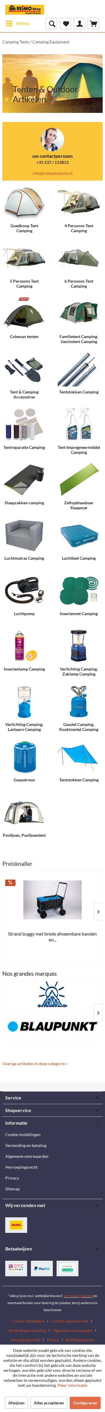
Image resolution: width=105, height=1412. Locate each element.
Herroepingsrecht (21, 1167)
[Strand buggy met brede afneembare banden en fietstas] (52, 900)
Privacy (12, 1177)
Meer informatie (72, 1385)
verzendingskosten (78, 1296)
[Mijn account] (79, 23)
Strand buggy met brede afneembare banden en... (52, 936)
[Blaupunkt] (52, 1026)
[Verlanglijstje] (65, 23)
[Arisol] (52, 994)
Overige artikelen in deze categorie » (34, 1063)
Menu (22, 23)
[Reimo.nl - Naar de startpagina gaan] (24, 9)
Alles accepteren (49, 1402)
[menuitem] (17, 23)
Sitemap (12, 1188)
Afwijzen (16, 1402)
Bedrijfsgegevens (80, 1340)
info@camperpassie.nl (53, 173)
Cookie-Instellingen (23, 1134)
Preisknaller (17, 863)
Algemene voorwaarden (26, 1156)
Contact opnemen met (69, 1321)
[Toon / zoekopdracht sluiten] (51, 23)
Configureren (85, 1402)
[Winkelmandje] (93, 23)
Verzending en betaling (25, 1145)
